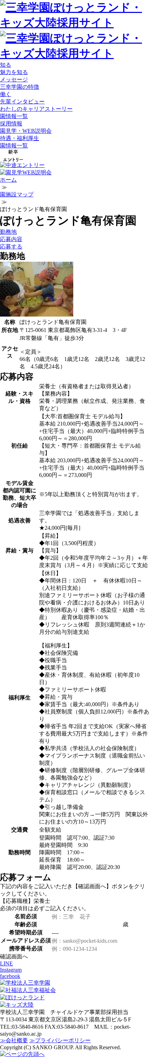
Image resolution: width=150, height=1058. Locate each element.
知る (5, 65)
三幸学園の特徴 (19, 87)
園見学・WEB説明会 (26, 131)
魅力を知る (14, 72)
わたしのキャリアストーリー (36, 109)
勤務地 (8, 232)
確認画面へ (14, 956)
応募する (11, 246)
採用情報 (11, 123)
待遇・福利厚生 (19, 138)
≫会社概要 (14, 1040)
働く (5, 94)
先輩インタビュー (22, 101)
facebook (10, 976)
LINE (6, 963)
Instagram (11, 970)
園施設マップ (16, 194)
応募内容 (11, 239)
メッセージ (14, 79)
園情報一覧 (14, 116)
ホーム (8, 180)
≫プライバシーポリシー (60, 1040)
